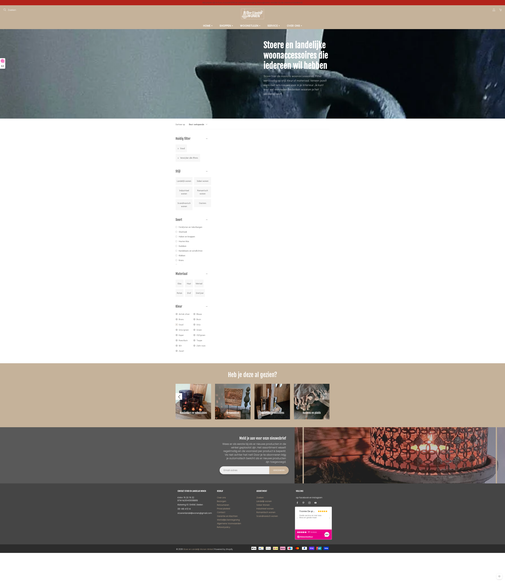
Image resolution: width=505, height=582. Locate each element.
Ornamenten (232, 412)
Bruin (198, 319)
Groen (199, 329)
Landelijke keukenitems (272, 412)
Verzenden (279, 470)
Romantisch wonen (202, 192)
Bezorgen (221, 501)
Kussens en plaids (312, 412)
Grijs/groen (184, 329)
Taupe (199, 340)
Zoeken (260, 497)
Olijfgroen (200, 335)
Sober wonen (202, 181)
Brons (181, 319)
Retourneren (223, 505)
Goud (182, 148)
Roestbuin (183, 340)
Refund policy (223, 527)
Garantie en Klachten (227, 516)
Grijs (198, 324)
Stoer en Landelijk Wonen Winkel (198, 549)
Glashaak (183, 231)
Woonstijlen (249, 26)
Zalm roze (200, 345)
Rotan (179, 293)
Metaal (199, 283)
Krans (181, 260)
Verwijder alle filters (189, 157)
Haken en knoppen (187, 236)
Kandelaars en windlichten (191, 250)
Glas (179, 283)
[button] (179, 396)
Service (273, 26)
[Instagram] (309, 502)
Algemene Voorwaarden (229, 523)
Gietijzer (200, 293)
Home (207, 26)
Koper (181, 335)
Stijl (178, 171)
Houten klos (184, 241)
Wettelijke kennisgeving (228, 519)
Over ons (294, 26)
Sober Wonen (263, 505)
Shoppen (226, 26)
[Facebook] (297, 502)
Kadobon (182, 246)
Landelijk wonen (184, 181)
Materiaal (181, 273)
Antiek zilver (184, 314)
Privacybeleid (223, 508)
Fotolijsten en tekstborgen (190, 227)
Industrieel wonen (184, 192)
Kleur (179, 306)
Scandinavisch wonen (184, 205)
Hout (189, 283)
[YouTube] (315, 502)
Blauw (199, 314)
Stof (189, 293)
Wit (180, 345)
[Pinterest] (303, 502)
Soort (179, 219)
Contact (221, 512)
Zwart (181, 350)
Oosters (202, 203)
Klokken (182, 255)
